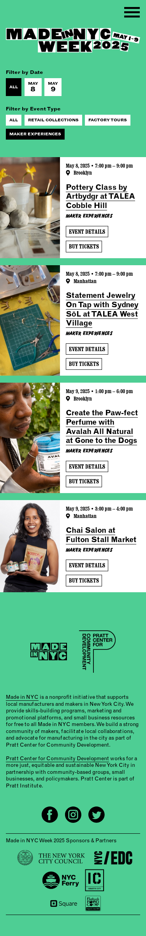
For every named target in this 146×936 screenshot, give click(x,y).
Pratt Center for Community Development (57, 758)
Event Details (87, 231)
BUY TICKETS (84, 246)
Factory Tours (107, 119)
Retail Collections (53, 119)
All (13, 86)
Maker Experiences (35, 133)
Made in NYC (22, 696)
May (33, 87)
